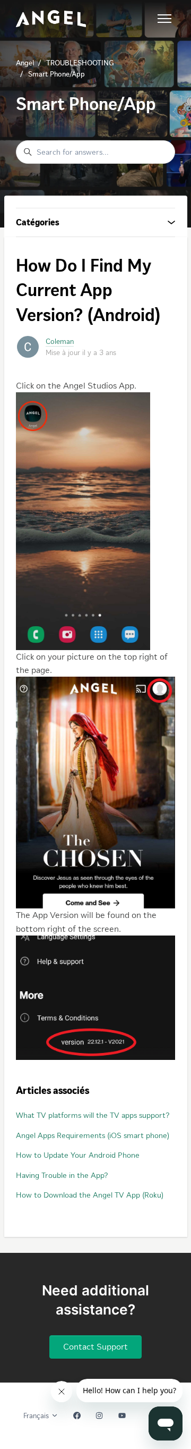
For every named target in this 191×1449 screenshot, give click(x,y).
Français (37, 1415)
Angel (25, 63)
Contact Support (95, 1346)
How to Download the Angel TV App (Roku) (89, 1195)
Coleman (60, 341)
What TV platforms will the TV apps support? (92, 1115)
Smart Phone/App (56, 74)
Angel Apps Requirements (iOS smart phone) (92, 1135)
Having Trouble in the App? (62, 1175)
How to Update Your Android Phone (78, 1155)
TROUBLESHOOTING (80, 63)
